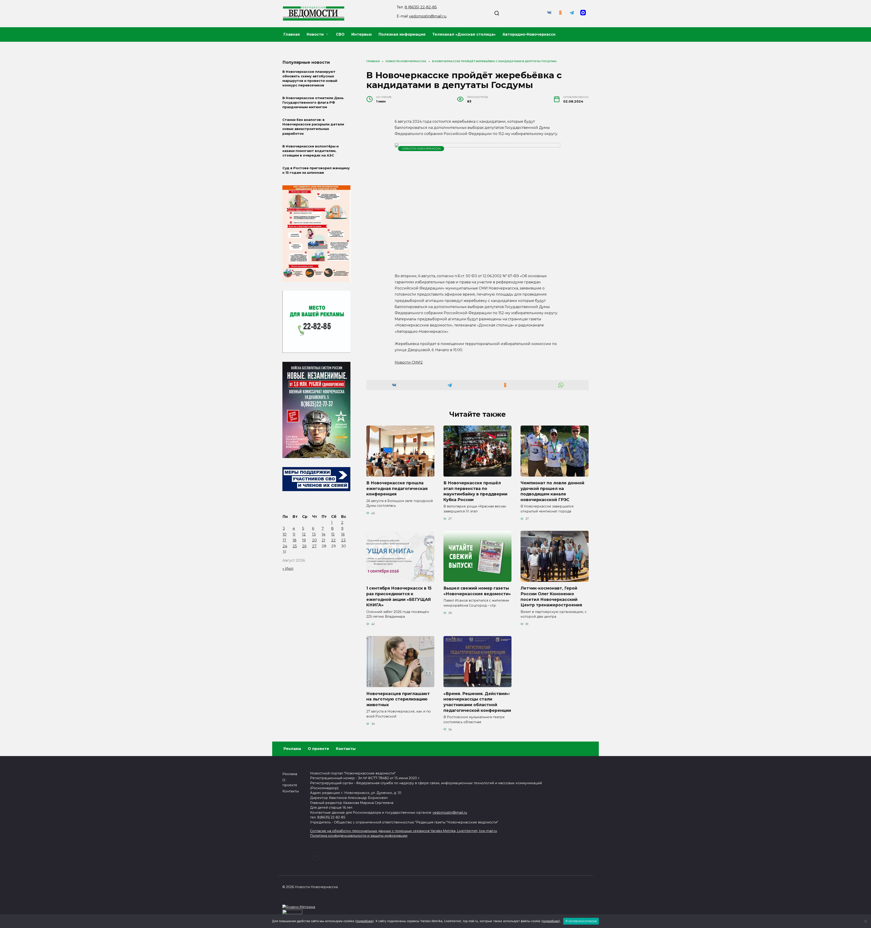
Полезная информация (402, 34)
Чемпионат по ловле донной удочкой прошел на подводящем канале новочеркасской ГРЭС (552, 491)
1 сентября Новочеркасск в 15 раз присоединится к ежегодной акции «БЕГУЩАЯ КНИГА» (398, 596)
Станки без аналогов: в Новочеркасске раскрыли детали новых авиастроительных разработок (313, 127)
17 (284, 540)
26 (304, 546)
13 (314, 534)
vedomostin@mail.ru (428, 16)
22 (333, 540)
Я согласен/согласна (581, 921)
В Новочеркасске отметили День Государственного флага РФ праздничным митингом (313, 102)
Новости (315, 34)
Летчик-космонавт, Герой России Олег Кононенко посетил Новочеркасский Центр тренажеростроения (551, 596)
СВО (340, 34)
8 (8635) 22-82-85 (421, 7)
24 (285, 546)
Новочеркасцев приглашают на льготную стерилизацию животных (398, 699)
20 (314, 540)
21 (323, 540)
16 (343, 534)
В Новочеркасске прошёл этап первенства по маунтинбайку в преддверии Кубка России (475, 491)
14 (323, 534)
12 (304, 534)
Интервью (361, 34)
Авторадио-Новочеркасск (528, 34)
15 (333, 534)
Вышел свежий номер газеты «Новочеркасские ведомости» (477, 591)
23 (343, 540)
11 (294, 534)
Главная (292, 34)
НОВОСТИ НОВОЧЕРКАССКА (421, 148)
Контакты (346, 749)
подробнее (364, 921)
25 (295, 546)
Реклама (292, 749)
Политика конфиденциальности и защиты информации (358, 836)
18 (294, 540)
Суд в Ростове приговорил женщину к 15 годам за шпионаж (316, 170)
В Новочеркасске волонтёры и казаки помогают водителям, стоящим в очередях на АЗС (310, 150)
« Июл (288, 568)
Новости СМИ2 (409, 362)
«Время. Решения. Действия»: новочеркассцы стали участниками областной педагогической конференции (477, 702)
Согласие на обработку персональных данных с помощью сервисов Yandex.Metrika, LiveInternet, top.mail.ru (403, 831)
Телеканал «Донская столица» (464, 34)
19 (304, 540)
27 (314, 546)
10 (284, 534)
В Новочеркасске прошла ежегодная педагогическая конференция (397, 488)
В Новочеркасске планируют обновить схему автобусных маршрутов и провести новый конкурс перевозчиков (309, 78)
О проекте (318, 749)
